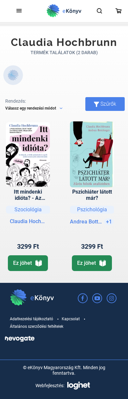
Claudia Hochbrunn (28, 221)
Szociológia (28, 209)
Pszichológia (92, 209)
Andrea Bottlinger (86, 222)
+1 (109, 222)
